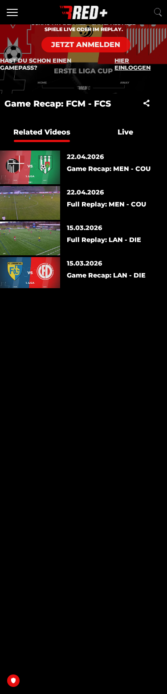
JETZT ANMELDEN (85, 44)
